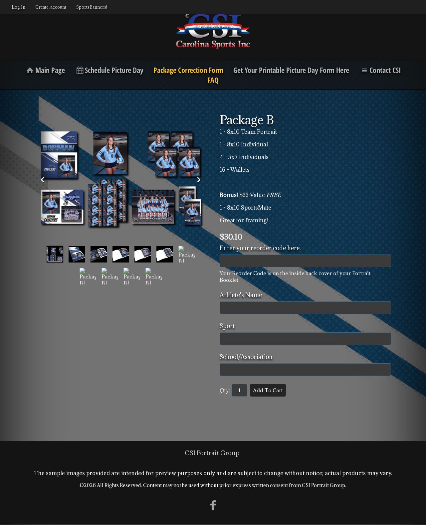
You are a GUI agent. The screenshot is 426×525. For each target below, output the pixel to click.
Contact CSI (385, 70)
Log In (18, 7)
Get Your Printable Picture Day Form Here (291, 70)
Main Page (50, 70)
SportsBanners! (91, 7)
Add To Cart (268, 390)
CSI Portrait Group (212, 453)
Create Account (50, 7)
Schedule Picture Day (114, 70)
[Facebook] (213, 505)
